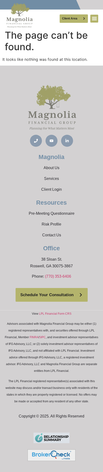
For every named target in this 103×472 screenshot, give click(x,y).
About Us (51, 168)
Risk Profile (51, 224)
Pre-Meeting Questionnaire (51, 213)
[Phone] (36, 141)
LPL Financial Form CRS (55, 313)
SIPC (42, 337)
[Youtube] (51, 141)
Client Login (51, 189)
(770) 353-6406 (58, 276)
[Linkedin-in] (67, 141)
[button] (94, 19)
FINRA (34, 337)
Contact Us (51, 235)
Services (51, 179)
